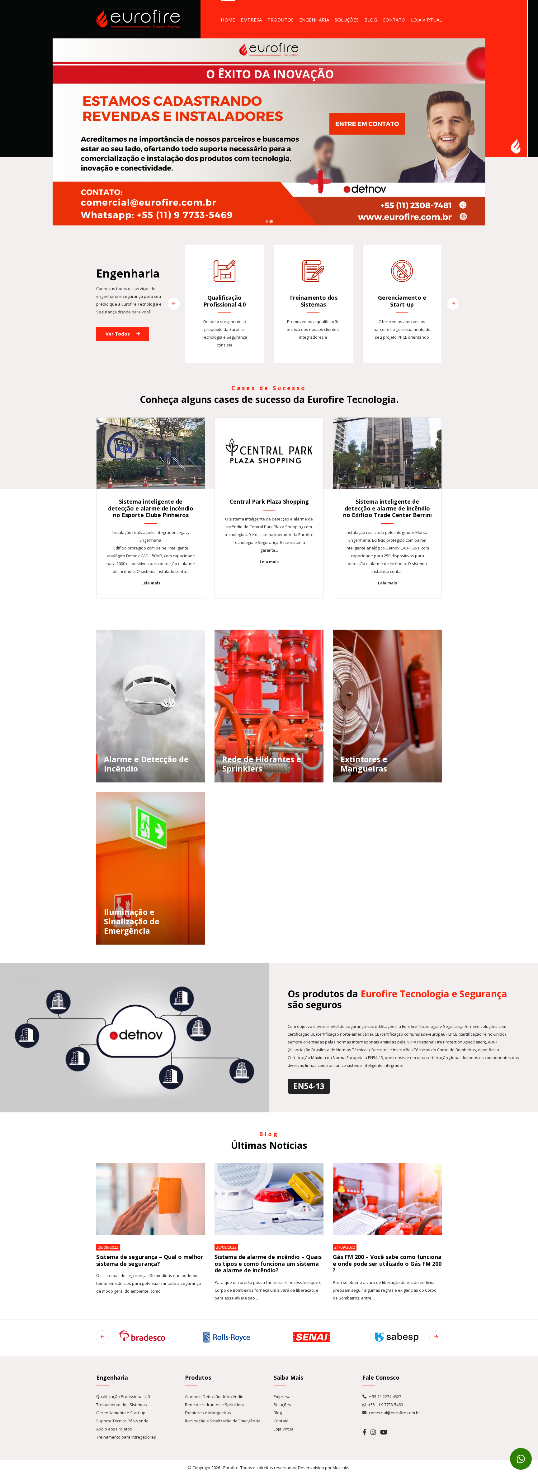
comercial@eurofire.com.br (394, 1413)
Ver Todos (118, 334)
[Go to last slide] (173, 303)
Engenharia (314, 20)
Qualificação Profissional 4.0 (123, 1396)
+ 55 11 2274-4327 (384, 1396)
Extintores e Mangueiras (208, 1413)
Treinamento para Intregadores (126, 1437)
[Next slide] (453, 303)
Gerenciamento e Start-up (120, 1413)
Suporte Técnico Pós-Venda (122, 1421)
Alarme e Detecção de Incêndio (214, 1396)
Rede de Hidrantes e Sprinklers (214, 1404)
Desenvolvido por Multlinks (323, 1467)
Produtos (280, 20)
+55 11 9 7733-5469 (385, 1404)
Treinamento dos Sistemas (121, 1404)
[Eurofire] (138, 19)
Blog (370, 20)
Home (228, 20)
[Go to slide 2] (271, 221)
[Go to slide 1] (266, 221)
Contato (394, 20)
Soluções (347, 20)
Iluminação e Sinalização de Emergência (223, 1421)
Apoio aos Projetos (114, 1429)
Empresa (251, 20)
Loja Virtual (426, 20)
